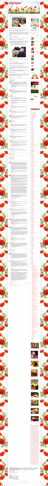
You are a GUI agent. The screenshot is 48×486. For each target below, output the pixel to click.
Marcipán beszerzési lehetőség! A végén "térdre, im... (35, 322)
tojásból (32, 239)
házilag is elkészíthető (33, 161)
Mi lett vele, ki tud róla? (34, 301)
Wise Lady (12, 89)
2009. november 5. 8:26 (13, 126)
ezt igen (32, 140)
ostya (31, 202)
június (32, 338)
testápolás (37, 460)
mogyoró (32, 197)
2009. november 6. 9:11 (13, 247)
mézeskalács (32, 196)
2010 (31, 262)
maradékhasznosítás (33, 191)
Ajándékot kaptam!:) (34, 304)
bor (31, 125)
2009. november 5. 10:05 (13, 151)
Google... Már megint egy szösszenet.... (34, 319)
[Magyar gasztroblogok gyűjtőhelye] (34, 32)
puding (37, 453)
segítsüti (32, 219)
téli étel (32, 236)
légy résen (32, 182)
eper (37, 432)
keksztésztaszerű (32, 171)
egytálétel (32, 432)
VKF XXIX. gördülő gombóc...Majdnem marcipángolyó (34, 333)
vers (31, 249)
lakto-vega (32, 181)
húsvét (31, 164)
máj (38, 447)
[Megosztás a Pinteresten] (20, 77)
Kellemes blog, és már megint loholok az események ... (34, 281)
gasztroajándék (32, 150)
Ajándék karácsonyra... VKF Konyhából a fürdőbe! (34, 275)
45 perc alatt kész (33, 115)
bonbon (32, 124)
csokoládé (32, 130)
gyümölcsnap (32, 156)
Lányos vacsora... (33, 265)
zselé (31, 254)
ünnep (31, 243)
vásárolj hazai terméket (33, 246)
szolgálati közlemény (33, 232)
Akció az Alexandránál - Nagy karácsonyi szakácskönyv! (34, 307)
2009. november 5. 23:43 (13, 240)
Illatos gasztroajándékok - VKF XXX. (35, 276)
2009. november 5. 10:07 (13, 159)
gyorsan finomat (32, 155)
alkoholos (36, 427)
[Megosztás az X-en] (19, 77)
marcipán (32, 192)
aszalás (32, 120)
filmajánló (32, 145)
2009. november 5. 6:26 (13, 118)
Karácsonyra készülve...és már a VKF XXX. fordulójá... (35, 305)
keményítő (34, 443)
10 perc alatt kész (36, 425)
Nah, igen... (33, 298)
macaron (36, 447)
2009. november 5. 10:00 (13, 133)
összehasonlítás (33, 451)
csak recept (32, 129)
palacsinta (37, 451)
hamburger (32, 159)
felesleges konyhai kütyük (33, 144)
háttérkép (32, 160)
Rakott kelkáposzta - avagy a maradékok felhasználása (34, 299)
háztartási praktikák (33, 162)
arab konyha (32, 119)
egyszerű (36, 431)
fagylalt (34, 433)
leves (31, 184)
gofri (31, 152)
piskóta (32, 206)
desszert (32, 132)
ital (34, 441)
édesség (32, 135)
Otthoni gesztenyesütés (34, 324)
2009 (31, 263)
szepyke (12, 128)
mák (31, 189)
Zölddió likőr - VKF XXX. (34, 302)
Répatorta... (35, 54)
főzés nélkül (38, 435)
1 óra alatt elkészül (33, 112)
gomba (36, 437)
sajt (31, 217)
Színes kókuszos (33, 284)
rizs (37, 454)
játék (31, 166)
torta (31, 241)
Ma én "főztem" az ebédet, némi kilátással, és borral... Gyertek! (36, 41)
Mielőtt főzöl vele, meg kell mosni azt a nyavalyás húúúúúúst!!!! (36, 51)
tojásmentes (32, 461)
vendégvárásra (32, 248)
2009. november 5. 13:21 (13, 206)
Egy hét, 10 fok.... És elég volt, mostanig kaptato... (34, 289)
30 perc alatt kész (33, 114)
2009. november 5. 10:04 (13, 146)
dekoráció (37, 430)
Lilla (11, 161)
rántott (31, 212)
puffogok (32, 211)
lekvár (37, 446)
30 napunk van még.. (34, 285)
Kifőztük (32, 174)
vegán (32, 463)
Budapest (32, 429)
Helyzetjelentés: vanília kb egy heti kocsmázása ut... (35, 309)
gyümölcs (32, 438)
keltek (31, 172)
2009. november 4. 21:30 (13, 93)
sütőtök (33, 457)
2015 (31, 258)
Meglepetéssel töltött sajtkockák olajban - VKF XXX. (35, 277)
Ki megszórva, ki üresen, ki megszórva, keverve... (34, 268)
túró (38, 461)
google (38, 437)
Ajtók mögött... (33, 329)
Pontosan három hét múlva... (34, 317)
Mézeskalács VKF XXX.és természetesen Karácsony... (34, 287)
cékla (35, 429)
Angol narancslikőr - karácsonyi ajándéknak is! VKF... (35, 293)
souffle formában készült (33, 221)
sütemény (32, 224)
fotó (31, 146)
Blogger (26, 481)
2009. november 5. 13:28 (13, 216)
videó (38, 463)
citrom (31, 127)
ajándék (32, 427)
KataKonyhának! (33, 291)
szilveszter (32, 231)
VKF (31, 251)
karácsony (32, 169)
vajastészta (32, 244)
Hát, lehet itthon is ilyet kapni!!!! (35, 312)
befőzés (32, 122)
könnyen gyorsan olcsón (33, 176)
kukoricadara (32, 179)
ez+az (31, 139)
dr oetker (32, 134)
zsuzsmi (35, 464)
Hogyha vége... (35, 61)
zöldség (32, 253)
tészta (31, 238)
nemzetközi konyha (37, 450)
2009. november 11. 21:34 (13, 280)
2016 (31, 257)
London (32, 187)
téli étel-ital (32, 237)
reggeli (32, 214)
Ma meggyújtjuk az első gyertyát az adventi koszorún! (35, 272)
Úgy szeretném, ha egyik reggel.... (35, 314)
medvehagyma (32, 194)
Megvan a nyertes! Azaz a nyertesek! (35, 278)
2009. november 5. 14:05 (13, 224)
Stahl (31, 223)
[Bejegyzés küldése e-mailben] (16, 77)
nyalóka (32, 201)
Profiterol (35, 453)
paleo (31, 204)
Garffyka (12, 174)
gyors (31, 154)
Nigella (32, 199)
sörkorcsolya (32, 222)
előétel (32, 137)
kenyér (37, 443)
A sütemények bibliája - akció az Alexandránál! (35, 331)
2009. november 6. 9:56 (13, 258)
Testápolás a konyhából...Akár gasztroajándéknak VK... (34, 274)
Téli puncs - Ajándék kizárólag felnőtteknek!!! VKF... (34, 270)
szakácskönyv (32, 227)
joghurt (32, 167)
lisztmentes (32, 186)
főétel (31, 147)
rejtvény (35, 454)
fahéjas (32, 142)
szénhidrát (32, 229)
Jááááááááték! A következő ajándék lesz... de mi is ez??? (36, 68)
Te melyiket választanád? (35, 44)
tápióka (32, 233)
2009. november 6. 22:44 (13, 266)
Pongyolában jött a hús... (34, 323)
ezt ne (31, 433)
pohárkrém (32, 209)
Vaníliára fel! (33, 313)
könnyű (32, 177)
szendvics (32, 228)
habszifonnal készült (33, 157)
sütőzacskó (32, 226)
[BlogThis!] (18, 77)
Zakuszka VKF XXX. (34, 279)
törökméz (32, 242)
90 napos (32, 117)
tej (31, 234)
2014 (31, 259)
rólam (31, 216)
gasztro (32, 149)
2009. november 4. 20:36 (13, 87)
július (32, 337)
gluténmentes (32, 151)
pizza (31, 207)
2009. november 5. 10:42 (13, 172)
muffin (33, 450)
